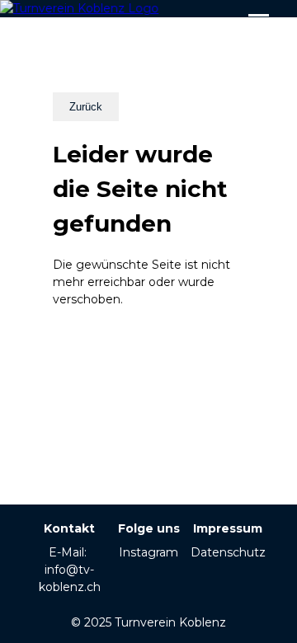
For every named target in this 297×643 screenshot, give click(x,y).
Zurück (85, 107)
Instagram (148, 552)
